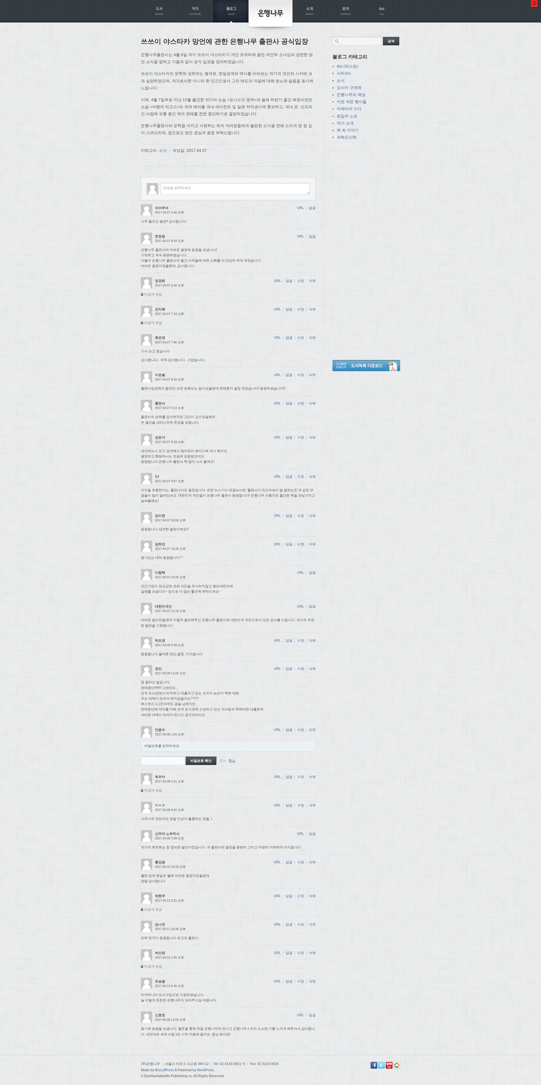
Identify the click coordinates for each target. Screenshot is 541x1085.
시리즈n (344, 73)
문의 (345, 11)
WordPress (205, 1070)
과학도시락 (346, 137)
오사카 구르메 (349, 87)
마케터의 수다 (349, 108)
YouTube (389, 1065)
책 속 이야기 (348, 130)
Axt (382, 11)
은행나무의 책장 (351, 94)
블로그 (231, 11)
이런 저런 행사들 (352, 101)
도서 (159, 11)
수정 (300, 281)
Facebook (374, 1065)
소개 (309, 11)
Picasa (396, 1065)
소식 (163, 150)
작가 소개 (345, 123)
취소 (232, 760)
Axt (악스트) (347, 66)
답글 (312, 208)
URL (300, 208)
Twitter (381, 1065)
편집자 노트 (347, 116)
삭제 (312, 281)
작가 (195, 11)
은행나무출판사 (270, 13)
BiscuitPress (164, 1070)
